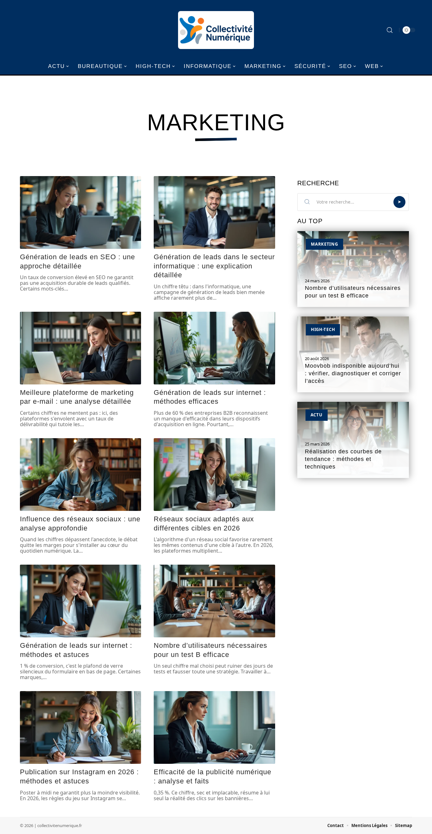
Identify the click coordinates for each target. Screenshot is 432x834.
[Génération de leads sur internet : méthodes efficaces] (214, 348)
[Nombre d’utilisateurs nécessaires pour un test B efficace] (214, 601)
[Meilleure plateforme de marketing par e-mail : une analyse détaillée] (80, 348)
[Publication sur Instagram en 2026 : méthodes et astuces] (80, 727)
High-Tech (323, 329)
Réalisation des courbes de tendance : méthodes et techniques (343, 459)
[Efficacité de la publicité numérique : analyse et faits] (214, 727)
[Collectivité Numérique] (216, 30)
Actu (317, 415)
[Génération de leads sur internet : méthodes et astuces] (80, 601)
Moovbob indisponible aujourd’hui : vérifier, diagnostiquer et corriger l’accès (353, 373)
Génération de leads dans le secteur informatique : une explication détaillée (214, 266)
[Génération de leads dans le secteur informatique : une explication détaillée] (214, 212)
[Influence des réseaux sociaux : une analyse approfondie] (80, 474)
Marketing (324, 244)
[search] (389, 30)
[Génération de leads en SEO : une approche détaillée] (80, 212)
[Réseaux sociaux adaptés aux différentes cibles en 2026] (214, 474)
